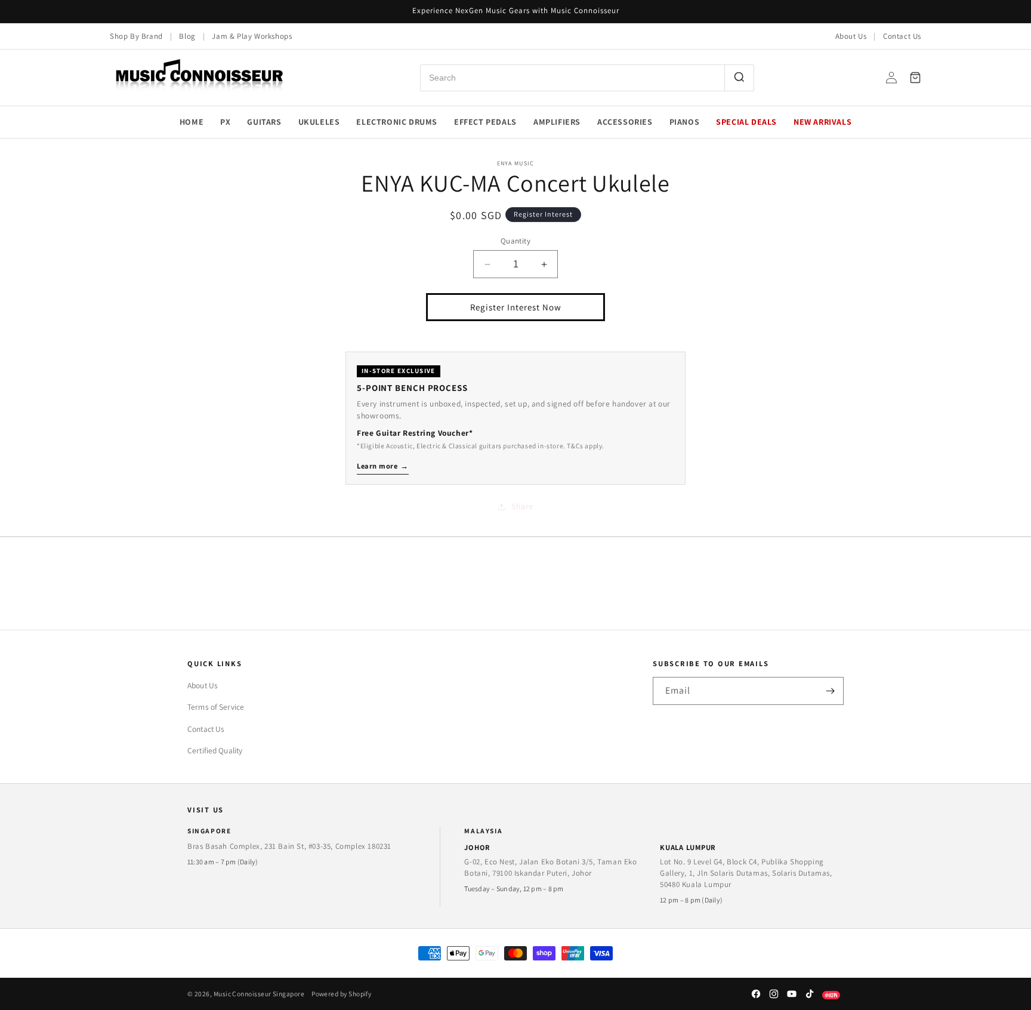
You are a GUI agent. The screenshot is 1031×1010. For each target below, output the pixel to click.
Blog (187, 36)
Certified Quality (214, 750)
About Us (851, 36)
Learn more (383, 466)
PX (225, 121)
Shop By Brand (136, 36)
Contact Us (902, 36)
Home (191, 121)
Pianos (684, 121)
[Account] (891, 78)
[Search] (739, 78)
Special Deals (746, 121)
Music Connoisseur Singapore (259, 993)
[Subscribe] (830, 691)
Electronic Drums (396, 121)
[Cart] (915, 78)
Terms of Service (215, 706)
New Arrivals (822, 121)
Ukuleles (319, 121)
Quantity (515, 241)
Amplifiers (557, 121)
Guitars (264, 121)
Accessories (625, 121)
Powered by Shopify (341, 993)
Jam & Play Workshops (252, 36)
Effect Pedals (485, 121)
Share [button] (522, 506)
